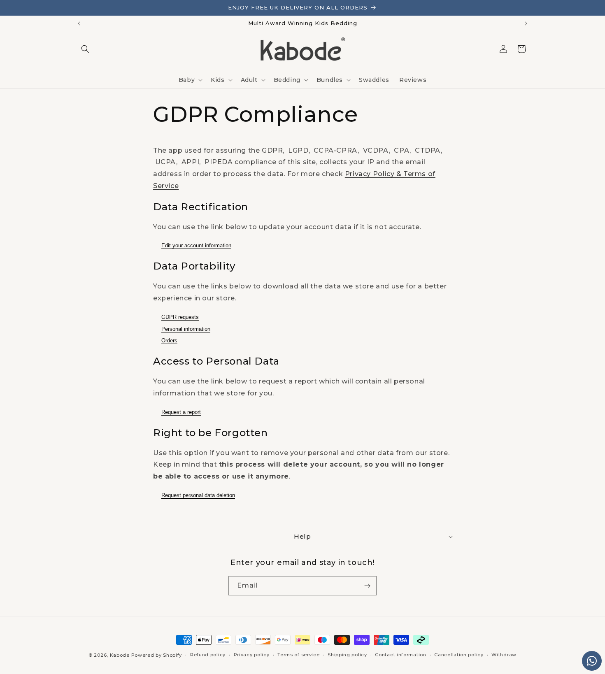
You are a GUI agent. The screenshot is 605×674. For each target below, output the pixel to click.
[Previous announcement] (79, 23)
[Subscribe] (367, 585)
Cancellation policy (458, 655)
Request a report (181, 412)
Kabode (120, 655)
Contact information (400, 655)
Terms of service (298, 655)
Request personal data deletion (198, 495)
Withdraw (504, 655)
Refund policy (208, 655)
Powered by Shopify (156, 655)
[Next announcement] (526, 23)
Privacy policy (252, 655)
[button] (85, 49)
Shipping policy (347, 655)
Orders (169, 340)
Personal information (185, 329)
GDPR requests (180, 317)
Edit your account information (196, 245)
